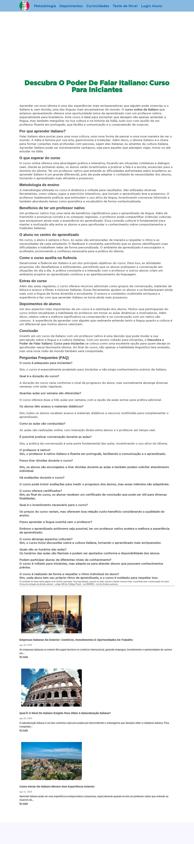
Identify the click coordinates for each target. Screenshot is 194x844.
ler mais (23, 656)
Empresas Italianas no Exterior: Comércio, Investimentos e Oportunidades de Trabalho (76, 639)
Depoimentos (71, 6)
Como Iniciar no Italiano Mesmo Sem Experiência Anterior (57, 786)
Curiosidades (97, 6)
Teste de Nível (125, 6)
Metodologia (45, 6)
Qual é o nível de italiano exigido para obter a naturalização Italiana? (65, 713)
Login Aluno (151, 6)
